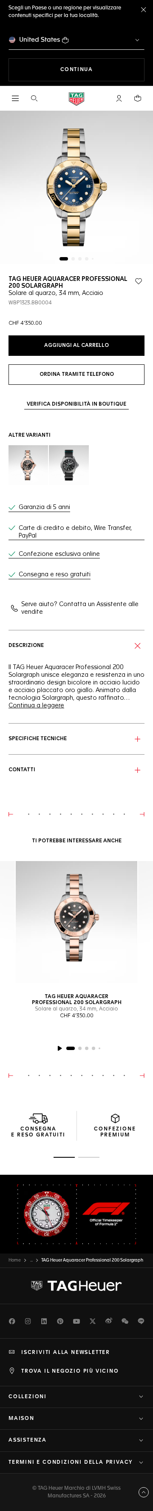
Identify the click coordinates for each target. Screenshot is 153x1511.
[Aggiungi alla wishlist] (138, 281)
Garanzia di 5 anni (44, 507)
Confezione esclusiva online (59, 554)
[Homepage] (76, 98)
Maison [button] (21, 1418)
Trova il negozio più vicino (70, 1371)
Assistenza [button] (27, 1440)
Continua (102, 69)
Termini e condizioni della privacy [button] (70, 1462)
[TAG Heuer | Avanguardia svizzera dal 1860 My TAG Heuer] (76, 1285)
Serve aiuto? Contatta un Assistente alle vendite (80, 608)
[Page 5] (93, 259)
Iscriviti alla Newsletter (65, 1352)
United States (39, 40)
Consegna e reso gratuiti (55, 575)
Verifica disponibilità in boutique (76, 404)
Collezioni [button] (27, 1396)
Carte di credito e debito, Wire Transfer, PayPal (75, 532)
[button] (119, 98)
